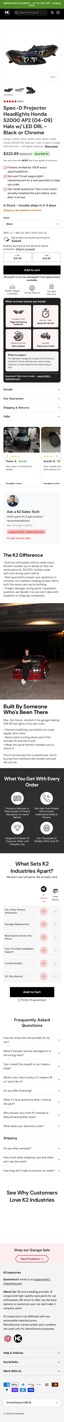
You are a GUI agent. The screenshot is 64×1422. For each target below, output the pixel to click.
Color (6, 217)
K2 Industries (17, 1413)
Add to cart (32, 270)
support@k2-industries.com (26, 531)
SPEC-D (7, 232)
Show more (51, 146)
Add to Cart (32, 992)
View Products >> (32, 1259)
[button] (52, 12)
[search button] (15, 13)
